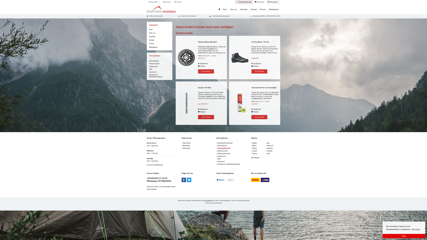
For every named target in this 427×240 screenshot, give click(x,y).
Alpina (254, 145)
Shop (151, 29)
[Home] (219, 9)
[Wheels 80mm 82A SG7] (186, 57)
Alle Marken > (256, 158)
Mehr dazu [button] (416, 229)
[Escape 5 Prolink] (186, 103)
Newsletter (219, 16)
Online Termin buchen (156, 16)
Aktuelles (152, 36)
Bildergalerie (153, 47)
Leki (268, 143)
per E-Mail (154, 186)
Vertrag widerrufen (223, 148)
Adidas (254, 143)
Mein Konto (187, 143)
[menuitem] (273, 2)
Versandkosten (208, 200)
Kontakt (151, 40)
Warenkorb (186, 148)
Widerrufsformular (223, 153)
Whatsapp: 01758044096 (159, 181)
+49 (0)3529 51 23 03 (157, 178)
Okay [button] (404, 236)
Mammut (270, 145)
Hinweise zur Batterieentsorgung (155, 76)
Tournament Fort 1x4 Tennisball (263, 88)
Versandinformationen (225, 143)
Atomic (254, 148)
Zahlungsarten (154, 61)
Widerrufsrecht (154, 64)
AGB (150, 69)
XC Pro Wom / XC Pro (260, 42)
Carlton (254, 151)
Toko (268, 153)
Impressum (153, 72)
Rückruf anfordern (190, 16)
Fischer (254, 153)
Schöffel (269, 151)
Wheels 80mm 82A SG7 (207, 42)
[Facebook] (184, 180)
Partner (151, 44)
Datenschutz (153, 66)
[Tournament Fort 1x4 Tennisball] (239, 103)
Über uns (152, 33)
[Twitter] (189, 180)
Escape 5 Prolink (204, 88)
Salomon (270, 148)
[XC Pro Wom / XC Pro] (239, 57)
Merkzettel (186, 145)
